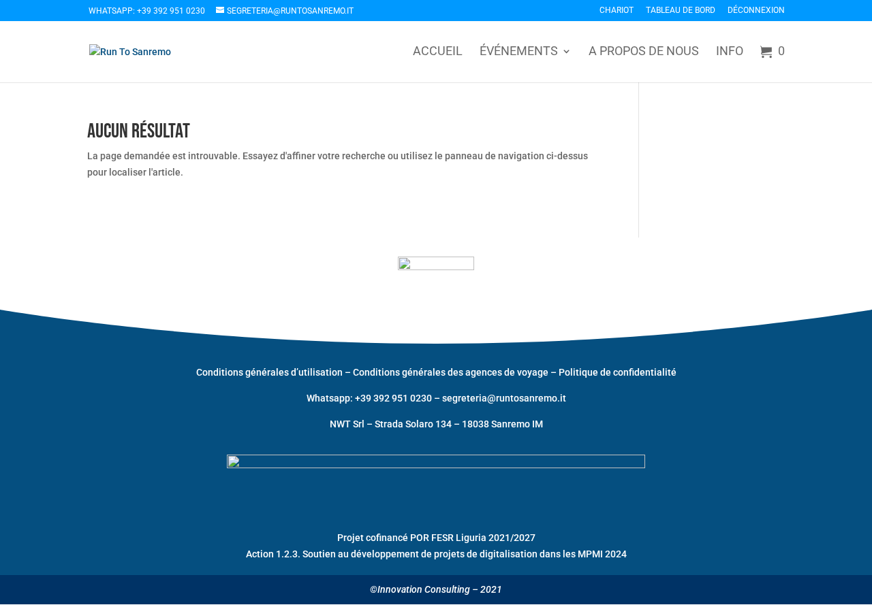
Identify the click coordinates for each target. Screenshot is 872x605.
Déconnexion (756, 10)
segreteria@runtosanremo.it (504, 398)
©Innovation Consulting (420, 589)
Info (729, 52)
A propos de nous (644, 52)
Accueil (438, 52)
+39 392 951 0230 (394, 398)
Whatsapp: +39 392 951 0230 (147, 11)
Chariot (617, 10)
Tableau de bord (680, 10)
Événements (519, 52)
